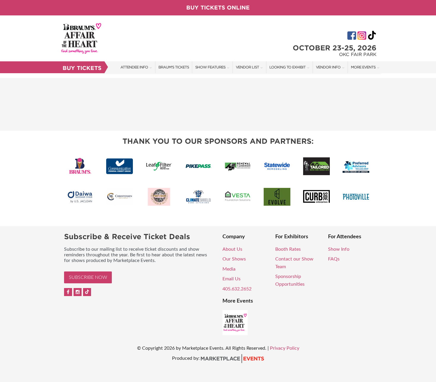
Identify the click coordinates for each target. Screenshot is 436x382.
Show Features (210, 67)
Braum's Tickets (173, 67)
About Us (232, 249)
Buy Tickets (82, 68)
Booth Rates (288, 249)
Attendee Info (134, 67)
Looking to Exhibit (287, 67)
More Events (363, 67)
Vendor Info (328, 67)
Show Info (338, 249)
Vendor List (247, 67)
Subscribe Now (88, 277)
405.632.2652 (237, 289)
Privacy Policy (284, 348)
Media (228, 269)
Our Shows (234, 259)
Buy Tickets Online (218, 7)
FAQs (334, 259)
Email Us (231, 278)
